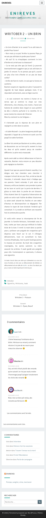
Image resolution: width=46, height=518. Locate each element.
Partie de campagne (24, 459)
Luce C (16, 332)
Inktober (10, 281)
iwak (26, 283)
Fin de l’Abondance (21, 455)
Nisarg (23, 515)
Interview (17, 441)
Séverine (31, 38)
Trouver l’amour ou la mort (25, 450)
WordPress (32, 513)
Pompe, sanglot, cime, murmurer (19, 482)
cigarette (10, 283)
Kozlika (25, 265)
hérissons (19, 283)
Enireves (6, 2)
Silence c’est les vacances (23, 446)
